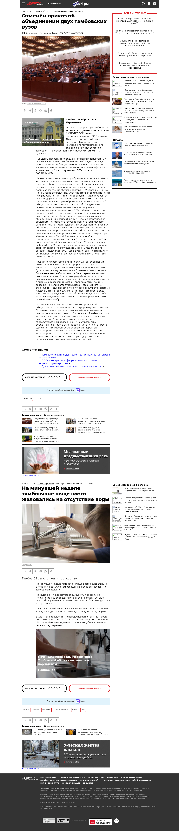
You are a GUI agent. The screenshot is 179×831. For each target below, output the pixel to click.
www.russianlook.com (36, 104)
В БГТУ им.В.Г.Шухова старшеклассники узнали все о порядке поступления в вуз (91, 421)
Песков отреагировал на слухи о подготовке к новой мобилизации (139, 154)
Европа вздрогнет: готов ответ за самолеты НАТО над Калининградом (140, 181)
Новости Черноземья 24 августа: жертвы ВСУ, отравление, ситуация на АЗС (134, 21)
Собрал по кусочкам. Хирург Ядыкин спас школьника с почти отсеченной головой (140, 500)
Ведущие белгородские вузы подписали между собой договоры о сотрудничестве (46, 421)
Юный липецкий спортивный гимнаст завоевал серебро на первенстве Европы (134, 43)
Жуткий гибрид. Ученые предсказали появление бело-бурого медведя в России (140, 536)
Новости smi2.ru (31, 475)
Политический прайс (49, 783)
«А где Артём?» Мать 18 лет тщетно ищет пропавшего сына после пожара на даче (139, 509)
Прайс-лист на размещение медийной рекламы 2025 (127, 780)
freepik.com (27, 565)
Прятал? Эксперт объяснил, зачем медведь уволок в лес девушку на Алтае (139, 83)
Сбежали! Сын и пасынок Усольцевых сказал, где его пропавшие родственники (140, 120)
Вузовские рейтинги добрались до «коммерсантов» (72, 366)
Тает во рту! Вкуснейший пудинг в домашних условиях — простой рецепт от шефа (139, 101)
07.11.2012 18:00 (28, 11)
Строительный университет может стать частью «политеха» (47, 429)
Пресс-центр (112, 777)
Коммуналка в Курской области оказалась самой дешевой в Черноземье (134, 65)
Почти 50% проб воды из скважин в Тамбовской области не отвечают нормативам (65, 660)
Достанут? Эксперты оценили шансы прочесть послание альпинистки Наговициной (140, 518)
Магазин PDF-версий (89, 780)
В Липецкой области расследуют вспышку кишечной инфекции (135, 54)
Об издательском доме (131, 777)
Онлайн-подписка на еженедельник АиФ (58, 780)
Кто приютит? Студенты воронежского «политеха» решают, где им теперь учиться (91, 430)
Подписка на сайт (96, 777)
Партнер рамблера (79, 820)
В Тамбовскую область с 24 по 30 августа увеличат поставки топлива (48, 732)
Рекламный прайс (48, 777)
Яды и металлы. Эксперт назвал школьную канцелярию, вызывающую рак (138, 129)
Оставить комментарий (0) (89, 377)
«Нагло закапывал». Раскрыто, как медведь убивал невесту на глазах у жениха (140, 527)
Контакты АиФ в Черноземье (72, 777)
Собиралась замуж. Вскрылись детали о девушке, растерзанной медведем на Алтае (138, 92)
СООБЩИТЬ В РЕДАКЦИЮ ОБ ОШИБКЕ (77, 783)
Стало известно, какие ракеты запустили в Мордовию (137, 172)
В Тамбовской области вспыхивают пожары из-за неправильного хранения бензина (93, 732)
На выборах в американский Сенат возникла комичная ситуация (139, 163)
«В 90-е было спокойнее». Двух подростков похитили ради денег (139, 489)
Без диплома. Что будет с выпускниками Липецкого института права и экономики (47, 438)
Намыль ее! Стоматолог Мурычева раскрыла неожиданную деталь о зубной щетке (139, 110)
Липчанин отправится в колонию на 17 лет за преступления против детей (135, 32)
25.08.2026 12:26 (28, 484)
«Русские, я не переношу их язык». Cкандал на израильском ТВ (139, 144)
